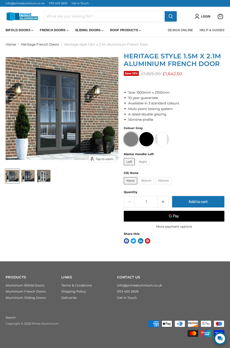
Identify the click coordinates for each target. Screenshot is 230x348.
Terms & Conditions (76, 285)
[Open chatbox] (220, 338)
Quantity (130, 192)
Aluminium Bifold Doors (25, 285)
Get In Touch (80, 3)
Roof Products (124, 30)
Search (11, 317)
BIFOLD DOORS (18, 30)
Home (11, 44)
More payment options (174, 226)
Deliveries (69, 298)
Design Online (180, 30)
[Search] (171, 16)
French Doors (53, 30)
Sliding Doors (88, 30)
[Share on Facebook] (126, 241)
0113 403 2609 (58, 3)
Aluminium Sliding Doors (26, 298)
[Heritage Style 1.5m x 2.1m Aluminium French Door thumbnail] (12, 176)
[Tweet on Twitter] (133, 241)
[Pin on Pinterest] (147, 241)
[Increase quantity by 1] (163, 201)
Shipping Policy (73, 291)
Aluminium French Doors (26, 291)
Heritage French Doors (40, 44)
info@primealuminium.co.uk (25, 3)
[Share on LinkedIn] (140, 241)
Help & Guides (212, 30)
